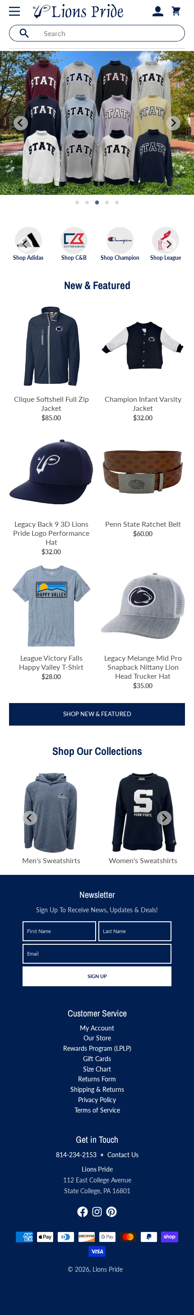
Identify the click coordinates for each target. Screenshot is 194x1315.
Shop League (165, 257)
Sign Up (97, 976)
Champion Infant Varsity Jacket (143, 403)
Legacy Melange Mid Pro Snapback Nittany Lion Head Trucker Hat (143, 666)
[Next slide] (173, 123)
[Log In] (158, 11)
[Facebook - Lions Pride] (82, 1211)
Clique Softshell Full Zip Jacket (51, 403)
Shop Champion (120, 257)
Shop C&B (74, 257)
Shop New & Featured (97, 713)
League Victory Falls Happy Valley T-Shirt (51, 662)
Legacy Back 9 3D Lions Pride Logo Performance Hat (51, 533)
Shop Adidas (28, 257)
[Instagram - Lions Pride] (97, 1211)
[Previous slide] (21, 123)
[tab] (77, 202)
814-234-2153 (76, 1155)
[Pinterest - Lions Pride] (111, 1211)
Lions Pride (107, 1269)
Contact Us (123, 1155)
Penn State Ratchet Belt (143, 524)
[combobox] (111, 33)
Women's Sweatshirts (143, 860)
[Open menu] (16, 11)
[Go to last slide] (25, 244)
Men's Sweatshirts (51, 860)
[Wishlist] (143, 11)
